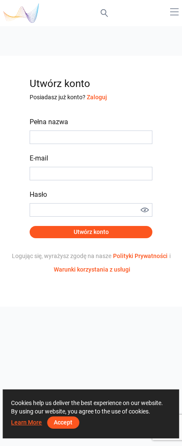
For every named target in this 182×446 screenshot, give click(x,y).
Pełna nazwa (49, 122)
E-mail (39, 158)
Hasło (38, 194)
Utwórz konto (91, 231)
